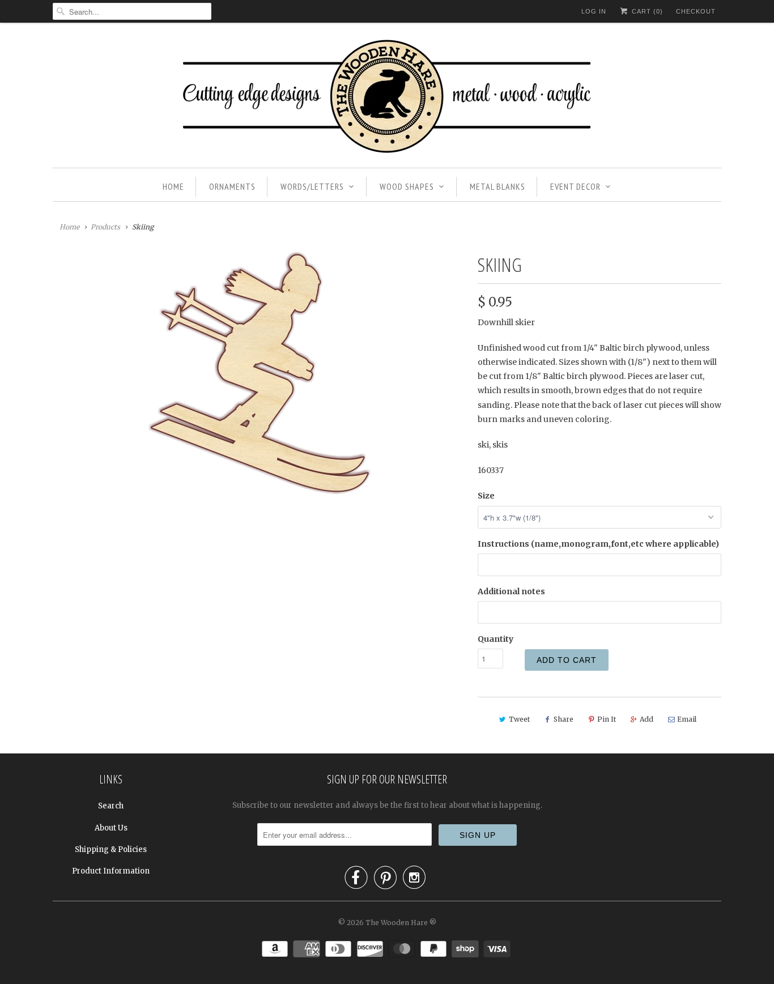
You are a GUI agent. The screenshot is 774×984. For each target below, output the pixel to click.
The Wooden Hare (396, 922)
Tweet (519, 719)
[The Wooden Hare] (387, 98)
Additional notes (511, 591)
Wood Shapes (407, 186)
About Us (111, 828)
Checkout (696, 11)
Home (173, 186)
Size (486, 496)
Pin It (606, 719)
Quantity (495, 639)
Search (111, 806)
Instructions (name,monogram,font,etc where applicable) (598, 544)
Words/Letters (312, 186)
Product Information (111, 871)
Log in (593, 11)
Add (646, 719)
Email (686, 719)
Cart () (646, 11)
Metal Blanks (497, 186)
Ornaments (232, 186)
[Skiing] (259, 373)
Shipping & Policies (111, 849)
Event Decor (575, 186)
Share (563, 719)
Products (105, 227)
